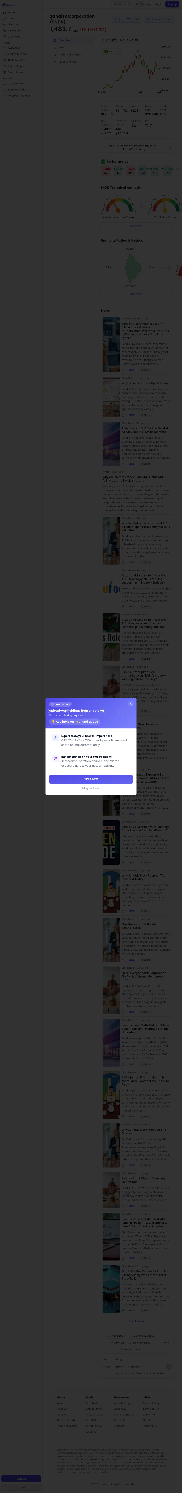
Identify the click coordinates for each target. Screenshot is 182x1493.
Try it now (91, 779)
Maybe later (91, 788)
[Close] (131, 703)
